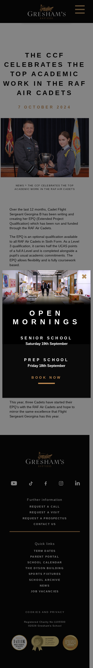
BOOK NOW (46, 377)
